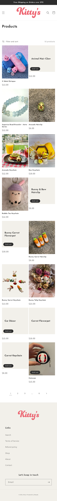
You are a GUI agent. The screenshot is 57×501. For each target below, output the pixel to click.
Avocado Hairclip (35, 125)
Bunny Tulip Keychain (37, 300)
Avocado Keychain (9, 170)
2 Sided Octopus (9, 81)
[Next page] (46, 393)
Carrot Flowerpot (40, 320)
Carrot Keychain (13, 355)
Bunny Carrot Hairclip (37, 257)
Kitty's (25, 494)
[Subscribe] (49, 482)
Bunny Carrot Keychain (11, 300)
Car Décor (10, 320)
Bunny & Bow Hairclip (38, 191)
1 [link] (10, 393)
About (8, 459)
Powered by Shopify (32, 494)
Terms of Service (12, 441)
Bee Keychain (34, 170)
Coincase (32, 378)
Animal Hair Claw (41, 58)
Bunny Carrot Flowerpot (12, 234)
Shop (7, 453)
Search (8, 435)
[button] (3, 13)
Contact (8, 465)
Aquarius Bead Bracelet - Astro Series (14, 126)
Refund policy (11, 447)
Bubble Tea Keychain (10, 213)
